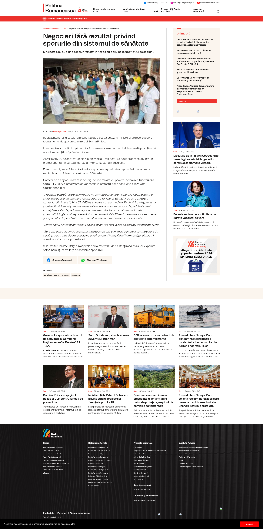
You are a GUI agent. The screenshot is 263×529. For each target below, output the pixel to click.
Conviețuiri (138, 447)
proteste (65, 275)
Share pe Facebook (62, 260)
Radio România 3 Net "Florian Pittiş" (56, 463)
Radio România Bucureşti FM (99, 451)
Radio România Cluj (95, 454)
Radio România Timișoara (98, 473)
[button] (76, 524)
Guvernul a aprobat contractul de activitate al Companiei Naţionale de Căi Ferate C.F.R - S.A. (197, 61)
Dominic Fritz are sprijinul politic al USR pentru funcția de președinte (63, 388)
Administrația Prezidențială (189, 451)
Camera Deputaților (186, 463)
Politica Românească (51, 29)
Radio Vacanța (93, 486)
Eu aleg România (140, 470)
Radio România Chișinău (52, 466)
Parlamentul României (187, 457)
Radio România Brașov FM (98, 447)
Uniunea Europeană (198, 10)
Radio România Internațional (53, 460)
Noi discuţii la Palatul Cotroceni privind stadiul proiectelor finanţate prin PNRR (108, 388)
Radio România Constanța (98, 457)
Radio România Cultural (52, 454)
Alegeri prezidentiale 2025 (134, 10)
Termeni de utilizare (80, 513)
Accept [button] (249, 524)
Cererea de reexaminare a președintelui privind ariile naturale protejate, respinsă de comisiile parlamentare (154, 389)
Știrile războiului (139, 463)
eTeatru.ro (47, 473)
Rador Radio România (142, 490)
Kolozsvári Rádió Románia (98, 479)
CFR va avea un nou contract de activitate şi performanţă (197, 79)
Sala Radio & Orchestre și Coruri (145, 500)
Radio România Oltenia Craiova (100, 460)
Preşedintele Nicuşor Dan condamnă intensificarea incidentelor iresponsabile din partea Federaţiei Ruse (197, 90)
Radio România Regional (143, 466)
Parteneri (62, 513)
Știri (155, 11)
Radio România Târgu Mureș (98, 470)
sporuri (57, 275)
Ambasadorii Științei (141, 476)
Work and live (138, 479)
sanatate (48, 275)
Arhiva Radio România (142, 457)
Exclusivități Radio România (170, 10)
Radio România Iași (95, 463)
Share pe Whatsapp (97, 260)
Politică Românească (141, 460)
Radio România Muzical (52, 457)
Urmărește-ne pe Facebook (157, 3)
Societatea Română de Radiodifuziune (193, 447)
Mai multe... (183, 101)
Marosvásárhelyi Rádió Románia (100, 482)
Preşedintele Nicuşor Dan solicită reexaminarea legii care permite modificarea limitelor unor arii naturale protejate (199, 389)
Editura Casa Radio (141, 454)
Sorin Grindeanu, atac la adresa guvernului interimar (197, 71)
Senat (181, 460)
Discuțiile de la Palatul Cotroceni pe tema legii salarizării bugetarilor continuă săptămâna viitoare (197, 42)
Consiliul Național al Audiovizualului (191, 466)
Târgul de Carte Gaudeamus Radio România (150, 451)
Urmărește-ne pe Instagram (183, 3)
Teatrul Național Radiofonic (53, 470)
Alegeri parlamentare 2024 (104, 10)
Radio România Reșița (96, 466)
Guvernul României (186, 454)
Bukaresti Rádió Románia (97, 476)
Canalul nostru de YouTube (210, 3)
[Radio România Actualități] (65, 8)
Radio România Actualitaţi (53, 447)
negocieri (76, 275)
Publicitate (48, 513)
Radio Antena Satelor (51, 451)
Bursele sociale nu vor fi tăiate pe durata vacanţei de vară (197, 52)
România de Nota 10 (141, 473)
